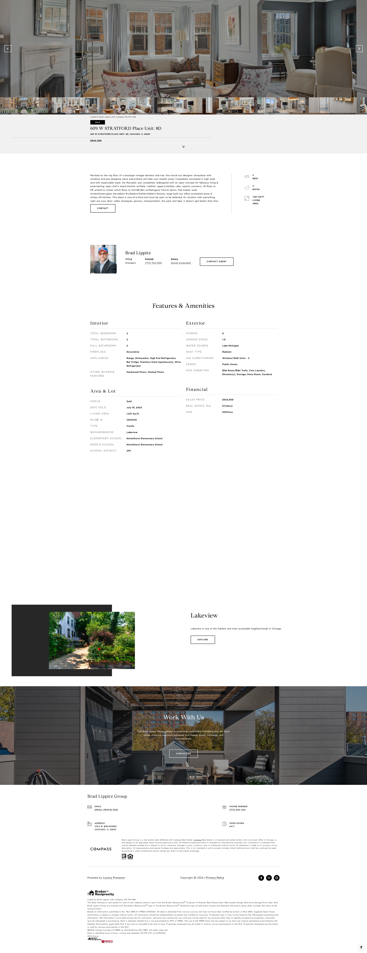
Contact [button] (103, 208)
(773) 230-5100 (153, 263)
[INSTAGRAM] (269, 878)
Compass (198, 840)
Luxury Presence (114, 877)
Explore (203, 639)
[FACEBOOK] (261, 878)
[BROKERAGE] (277, 878)
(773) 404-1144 (237, 810)
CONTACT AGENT (217, 261)
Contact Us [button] (183, 753)
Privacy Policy (215, 877)
